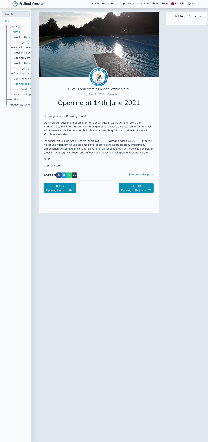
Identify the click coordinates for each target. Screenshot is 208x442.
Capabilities (127, 3)
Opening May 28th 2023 (28, 73)
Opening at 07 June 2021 (28, 89)
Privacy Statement (21, 104)
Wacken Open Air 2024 (27, 63)
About (155, 3)
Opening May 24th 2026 (28, 42)
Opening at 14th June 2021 (29, 83)
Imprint (14, 99)
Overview (143, 3)
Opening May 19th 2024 (28, 68)
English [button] (179, 3)
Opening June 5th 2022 (27, 78)
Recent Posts (109, 3)
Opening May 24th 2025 (28, 57)
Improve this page (142, 174)
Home (95, 3)
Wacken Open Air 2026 (27, 37)
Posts (165, 3)
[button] (191, 3)
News (16, 31)
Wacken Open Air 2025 (27, 52)
